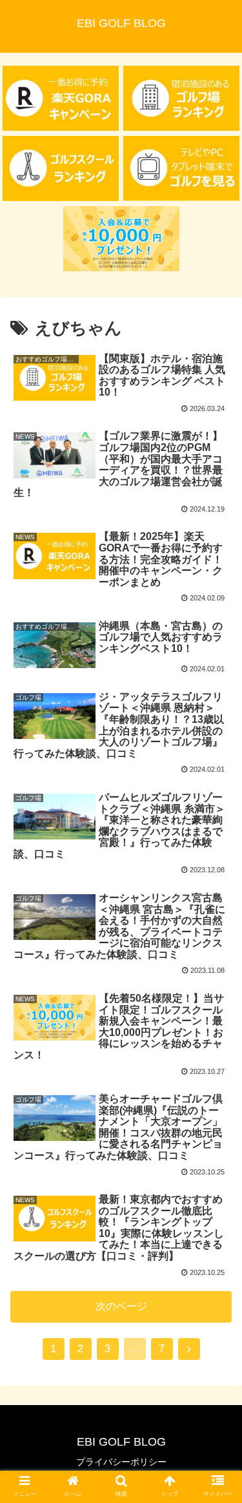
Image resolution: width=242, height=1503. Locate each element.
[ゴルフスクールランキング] (61, 168)
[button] (216, 1200)
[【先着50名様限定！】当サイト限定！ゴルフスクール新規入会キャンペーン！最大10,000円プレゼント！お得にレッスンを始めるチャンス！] (121, 238)
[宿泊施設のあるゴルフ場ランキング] (181, 98)
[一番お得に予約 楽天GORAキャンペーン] (61, 98)
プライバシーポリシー (121, 1462)
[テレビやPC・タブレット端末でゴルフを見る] (181, 168)
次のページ (121, 1306)
